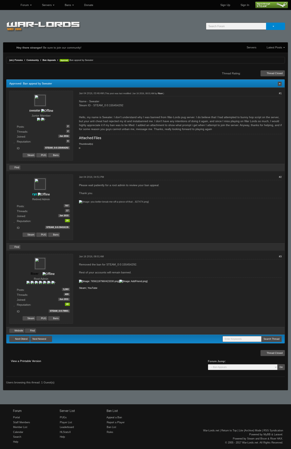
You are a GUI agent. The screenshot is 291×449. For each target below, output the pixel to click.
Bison (263, 438)
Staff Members (21, 422)
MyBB (267, 434)
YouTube (92, 288)
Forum (25, 5)
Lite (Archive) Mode (250, 430)
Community (33, 60)
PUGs (63, 417)
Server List (67, 411)
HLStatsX (65, 432)
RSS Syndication (273, 430)
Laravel (278, 434)
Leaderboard (66, 427)
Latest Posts (274, 47)
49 (67, 304)
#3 (280, 256)
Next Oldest (21, 339)
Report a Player (115, 422)
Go (281, 367)
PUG (43, 155)
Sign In (244, 5)
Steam (30, 155)
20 (67, 220)
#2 (280, 177)
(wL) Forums (16, 60)
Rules (109, 432)
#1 (280, 93)
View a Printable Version (26, 361)
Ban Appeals (49, 60)
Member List (19, 427)
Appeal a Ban (114, 417)
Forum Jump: (217, 361)
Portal (16, 417)
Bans (68, 5)
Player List (65, 422)
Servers (46, 5)
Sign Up (225, 5)
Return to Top (229, 430)
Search (16, 436)
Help (15, 441)
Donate (88, 5)
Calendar (17, 432)
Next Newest (39, 339)
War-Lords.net (211, 430)
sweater (34, 110)
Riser (160, 93)
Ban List (112, 411)
